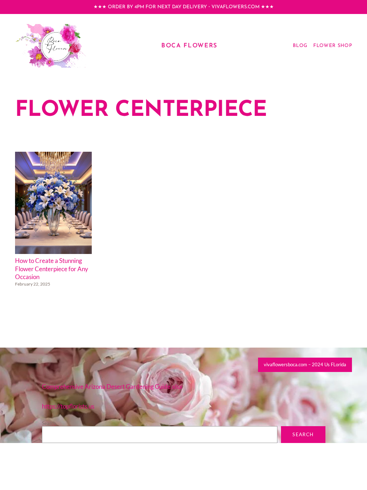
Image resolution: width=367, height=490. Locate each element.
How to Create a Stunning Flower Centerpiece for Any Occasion (51, 269)
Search (49, 423)
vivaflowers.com (235, 7)
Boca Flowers (189, 46)
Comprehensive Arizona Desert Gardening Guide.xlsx (112, 386)
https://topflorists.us (68, 406)
